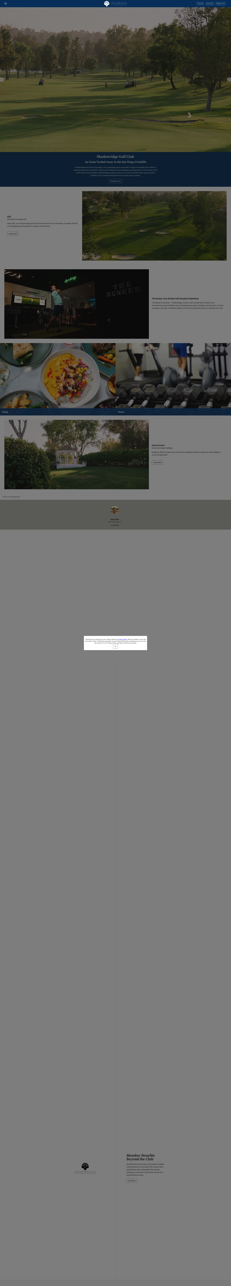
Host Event (210, 3)
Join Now (200, 3)
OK (115, 646)
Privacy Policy (122, 639)
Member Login (220, 3)
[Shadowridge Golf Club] (115, 3)
